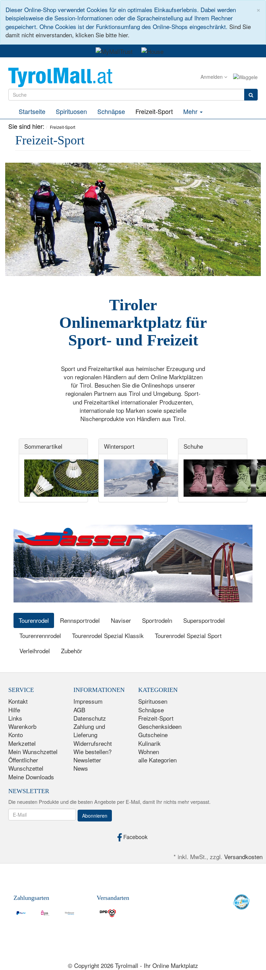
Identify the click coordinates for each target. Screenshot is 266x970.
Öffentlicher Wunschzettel (25, 763)
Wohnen (148, 751)
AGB (79, 709)
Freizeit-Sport (154, 111)
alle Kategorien (157, 759)
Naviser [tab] (121, 620)
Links (15, 718)
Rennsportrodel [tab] (80, 620)
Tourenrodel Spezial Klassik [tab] (108, 635)
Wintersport (119, 446)
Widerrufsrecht (92, 743)
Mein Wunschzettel (32, 751)
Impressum (88, 701)
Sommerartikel (43, 446)
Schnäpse (111, 111)
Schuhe (193, 446)
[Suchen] (251, 95)
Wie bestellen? (92, 751)
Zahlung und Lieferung (89, 730)
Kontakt (18, 701)
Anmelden (212, 76)
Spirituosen (71, 111)
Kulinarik (149, 743)
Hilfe (14, 709)
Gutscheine (153, 734)
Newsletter (87, 759)
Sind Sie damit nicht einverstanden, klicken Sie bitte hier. (128, 30)
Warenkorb (22, 726)
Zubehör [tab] (71, 650)
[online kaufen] (60, 76)
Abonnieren (94, 815)
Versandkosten (243, 856)
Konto (15, 734)
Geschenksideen (159, 726)
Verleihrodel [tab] (34, 650)
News (80, 768)
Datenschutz (89, 718)
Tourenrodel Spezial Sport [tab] (188, 635)
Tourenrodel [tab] (34, 620)
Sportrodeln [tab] (157, 620)
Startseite (32, 111)
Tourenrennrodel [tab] (40, 635)
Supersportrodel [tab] (204, 620)
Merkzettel (22, 743)
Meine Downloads (31, 776)
